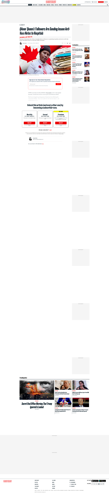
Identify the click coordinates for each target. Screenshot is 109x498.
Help (49, 490)
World (53, 484)
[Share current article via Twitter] (65, 43)
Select (30, 123)
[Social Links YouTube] (99, 484)
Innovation (69, 4)
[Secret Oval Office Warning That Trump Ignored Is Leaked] (86, 52)
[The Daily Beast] (51, 2)
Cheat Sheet (35, 4)
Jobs (43, 490)
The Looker (40, 4)
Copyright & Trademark (79, 490)
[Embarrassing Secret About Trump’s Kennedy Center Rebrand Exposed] (86, 81)
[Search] (107, 4)
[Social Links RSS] (101, 484)
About (36, 490)
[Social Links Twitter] (94, 484)
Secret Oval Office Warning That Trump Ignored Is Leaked (37, 405)
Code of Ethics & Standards (59, 490)
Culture (53, 486)
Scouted (79, 4)
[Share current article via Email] (67, 43)
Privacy (52, 490)
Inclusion (65, 490)
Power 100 (65, 4)
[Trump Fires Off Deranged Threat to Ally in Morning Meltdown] (86, 66)
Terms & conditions (71, 490)
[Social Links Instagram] (97, 484)
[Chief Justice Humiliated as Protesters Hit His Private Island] (86, 58)
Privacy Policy (61, 133)
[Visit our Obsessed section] (9, 2)
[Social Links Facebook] (92, 484)
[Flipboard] (103, 484)
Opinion (60, 4)
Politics (56, 4)
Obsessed (48, 4)
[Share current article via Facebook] (63, 43)
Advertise (46, 490)
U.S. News (74, 4)
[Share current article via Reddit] (70, 43)
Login (50, 129)
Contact (38, 490)
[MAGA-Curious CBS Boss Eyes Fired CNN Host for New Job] (86, 74)
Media (44, 4)
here (43, 143)
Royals (52, 4)
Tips (41, 490)
